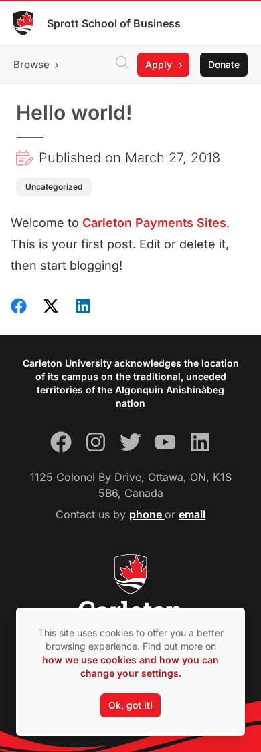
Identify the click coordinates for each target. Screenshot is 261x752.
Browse (31, 64)
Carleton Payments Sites (154, 223)
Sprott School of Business (114, 23)
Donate (224, 64)
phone (147, 514)
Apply (158, 64)
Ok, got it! (130, 705)
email (192, 514)
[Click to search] (122, 65)
